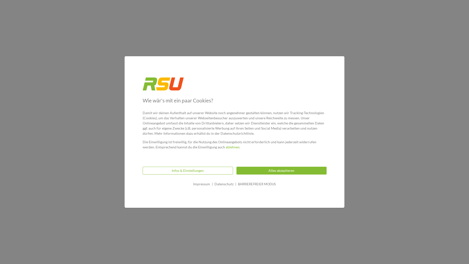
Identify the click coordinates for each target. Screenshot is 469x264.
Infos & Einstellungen (188, 170)
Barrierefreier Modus (257, 184)
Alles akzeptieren (281, 170)
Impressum (201, 184)
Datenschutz (224, 184)
